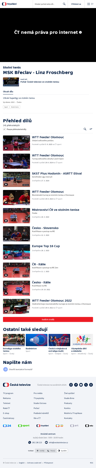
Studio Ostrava (40, 403)
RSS (91, 463)
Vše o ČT (37, 418)
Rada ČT (6, 408)
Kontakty (68, 418)
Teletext (6, 403)
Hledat (64, 3)
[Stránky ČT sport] (23, 426)
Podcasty (68, 403)
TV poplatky (39, 398)
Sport (6, 107)
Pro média (38, 393)
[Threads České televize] (91, 385)
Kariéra (67, 408)
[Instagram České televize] (71, 385)
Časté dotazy (8, 418)
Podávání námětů (41, 413)
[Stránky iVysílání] (42, 426)
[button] (17, 143)
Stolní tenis (15, 107)
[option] (40, 450)
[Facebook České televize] (76, 385)
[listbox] (51, 451)
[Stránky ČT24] (7, 426)
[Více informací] (80, 32)
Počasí (36, 408)
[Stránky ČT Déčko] (59, 426)
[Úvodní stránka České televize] (17, 385)
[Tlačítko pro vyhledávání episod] (85, 129)
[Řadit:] (91, 129)
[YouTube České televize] (81, 385)
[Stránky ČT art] (74, 426)
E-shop (6, 413)
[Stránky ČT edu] (89, 426)
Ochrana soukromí (34, 463)
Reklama (7, 398)
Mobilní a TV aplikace (73, 413)
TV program (8, 393)
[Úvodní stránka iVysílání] (11, 3)
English (21, 463)
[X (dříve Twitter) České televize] (86, 385)
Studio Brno (69, 398)
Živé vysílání (69, 393)
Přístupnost (48, 463)
